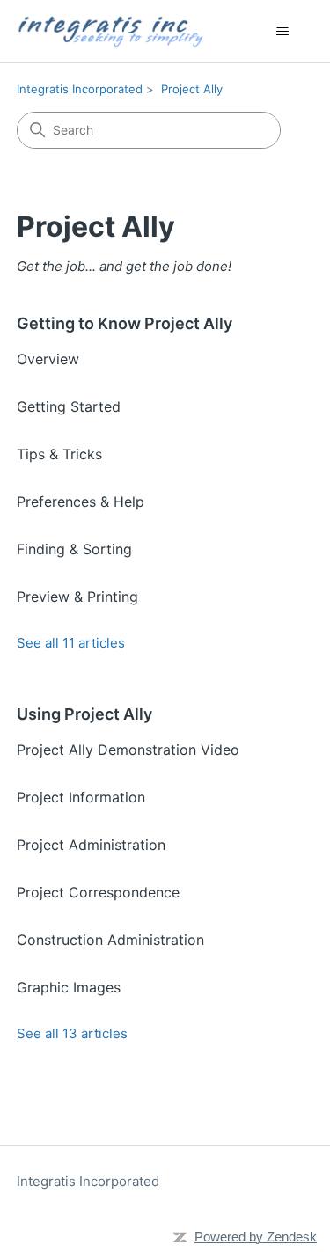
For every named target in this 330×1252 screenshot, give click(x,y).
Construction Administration (110, 939)
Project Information (81, 797)
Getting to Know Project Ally (124, 323)
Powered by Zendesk (255, 1236)
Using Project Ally (84, 714)
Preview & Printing (77, 596)
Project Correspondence (98, 892)
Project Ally (192, 89)
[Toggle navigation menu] (282, 32)
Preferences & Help (80, 501)
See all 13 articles (72, 1033)
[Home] (110, 31)
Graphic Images (69, 987)
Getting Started (69, 406)
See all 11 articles (71, 642)
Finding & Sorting (74, 549)
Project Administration (91, 844)
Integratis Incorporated (80, 89)
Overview (48, 359)
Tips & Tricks (59, 454)
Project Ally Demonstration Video (128, 749)
